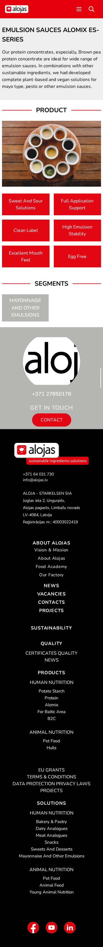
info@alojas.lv (35, 480)
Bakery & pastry (51, 821)
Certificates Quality (51, 653)
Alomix (51, 705)
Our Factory (51, 575)
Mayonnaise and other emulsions (25, 307)
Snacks (51, 842)
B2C (51, 718)
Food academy (51, 566)
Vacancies (51, 594)
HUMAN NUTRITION (52, 682)
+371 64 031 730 (38, 474)
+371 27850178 (51, 393)
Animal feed (51, 885)
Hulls (51, 748)
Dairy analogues (52, 828)
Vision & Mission (51, 550)
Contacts (51, 602)
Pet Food (51, 741)
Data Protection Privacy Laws (51, 784)
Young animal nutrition (51, 892)
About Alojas (51, 543)
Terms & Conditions (51, 777)
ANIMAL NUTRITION (51, 732)
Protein (51, 698)
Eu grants (51, 770)
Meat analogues (51, 835)
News (51, 586)
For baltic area (51, 712)
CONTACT (52, 420)
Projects (51, 610)
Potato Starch (52, 691)
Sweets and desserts (51, 849)
